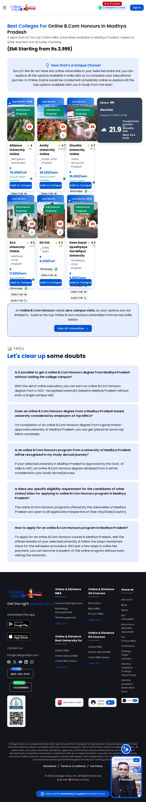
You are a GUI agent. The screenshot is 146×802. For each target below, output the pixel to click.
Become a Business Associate (127, 628)
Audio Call (17, 300)
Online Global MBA (66, 656)
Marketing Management (63, 610)
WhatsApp (76, 191)
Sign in (137, 7)
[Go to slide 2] (53, 139)
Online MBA (62, 650)
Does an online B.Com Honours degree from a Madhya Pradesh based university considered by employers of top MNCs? (69, 413)
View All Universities (70, 328)
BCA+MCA (94, 603)
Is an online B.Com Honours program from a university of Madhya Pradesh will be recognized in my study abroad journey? (73, 452)
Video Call (17, 193)
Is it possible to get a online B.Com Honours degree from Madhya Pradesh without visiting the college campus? (72, 374)
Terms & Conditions (73, 766)
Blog (124, 605)
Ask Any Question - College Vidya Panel (128, 669)
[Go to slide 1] (19, 139)
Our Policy (96, 766)
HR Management (65, 617)
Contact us (128, 646)
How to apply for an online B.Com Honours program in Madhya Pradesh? (71, 528)
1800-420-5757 (20, 674)
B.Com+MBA (95, 614)
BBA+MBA (94, 608)
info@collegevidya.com (23, 655)
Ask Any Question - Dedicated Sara (127, 685)
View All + (61, 623)
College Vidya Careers (126, 654)
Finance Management (68, 603)
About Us (126, 599)
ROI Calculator (127, 617)
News (124, 610)
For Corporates (128, 639)
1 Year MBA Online (66, 661)
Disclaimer (49, 766)
